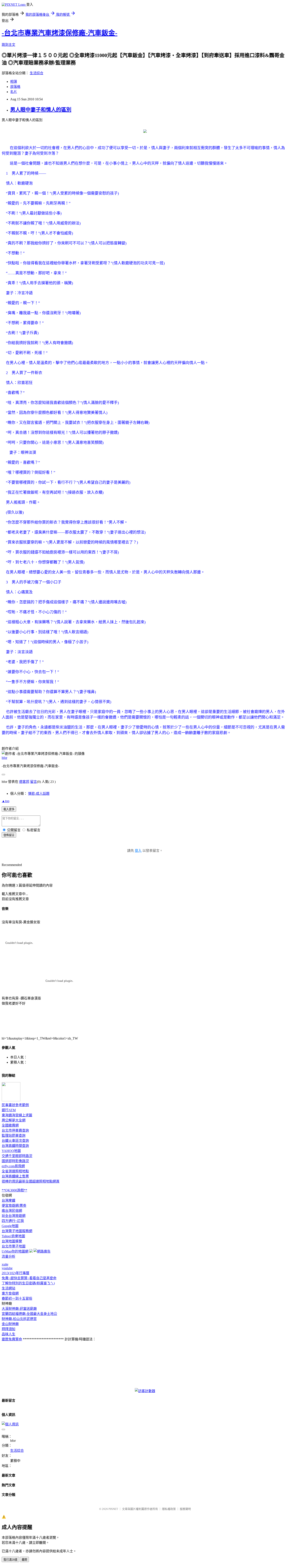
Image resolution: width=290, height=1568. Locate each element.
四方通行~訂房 (13, 1221)
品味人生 (8, 1334)
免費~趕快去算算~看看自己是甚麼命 (29, 1278)
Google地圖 (10, 1226)
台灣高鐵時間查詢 (15, 1146)
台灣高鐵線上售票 (15, 1176)
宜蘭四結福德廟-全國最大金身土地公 (29, 1314)
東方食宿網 (10, 1293)
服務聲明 (185, 1509)
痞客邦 (24, 781)
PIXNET (113, 1509)
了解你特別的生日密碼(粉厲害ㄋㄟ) (28, 1283)
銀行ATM (9, 1110)
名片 (13, 92)
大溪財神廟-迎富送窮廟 (19, 1308)
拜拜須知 (8, 1329)
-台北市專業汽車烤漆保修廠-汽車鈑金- (59, 33)
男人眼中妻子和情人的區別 (40, 109)
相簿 (13, 81)
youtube (7, 1268)
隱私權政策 (169, 1509)
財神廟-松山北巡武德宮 (19, 1319)
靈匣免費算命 (12, 1339)
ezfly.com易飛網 (13, 1166)
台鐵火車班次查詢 (15, 1140)
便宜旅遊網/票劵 (14, 1205)
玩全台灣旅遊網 (13, 1216)
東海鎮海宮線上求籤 (17, 1115)
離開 (24, 1559)
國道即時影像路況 (15, 1161)
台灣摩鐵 (8, 1200)
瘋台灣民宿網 (12, 1210)
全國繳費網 (10, 1125)
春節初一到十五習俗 (17, 1298)
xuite (5, 1264)
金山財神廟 (10, 1324)
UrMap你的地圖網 (15, 1251)
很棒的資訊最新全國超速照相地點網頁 (30, 1181)
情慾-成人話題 (38, 793)
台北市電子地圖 (13, 1246)
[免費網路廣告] (42, 1251)
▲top (5, 801)
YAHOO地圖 (11, 1151)
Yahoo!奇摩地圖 (13, 1236)
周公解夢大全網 (13, 1120)
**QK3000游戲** (14, 1190)
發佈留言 (8, 835)
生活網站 (8, 1288)
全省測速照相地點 (15, 1171)
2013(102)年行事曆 (15, 1273)
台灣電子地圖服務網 (17, 1231)
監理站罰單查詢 (13, 1135)
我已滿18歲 (10, 1559)
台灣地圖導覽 (12, 1241)
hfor (4, 757)
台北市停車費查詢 (15, 1130)
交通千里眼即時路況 (17, 1156)
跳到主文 (8, 44)
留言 (33, 781)
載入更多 (8, 809)
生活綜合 (36, 73)
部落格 (15, 86)
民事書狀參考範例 (15, 1105)
